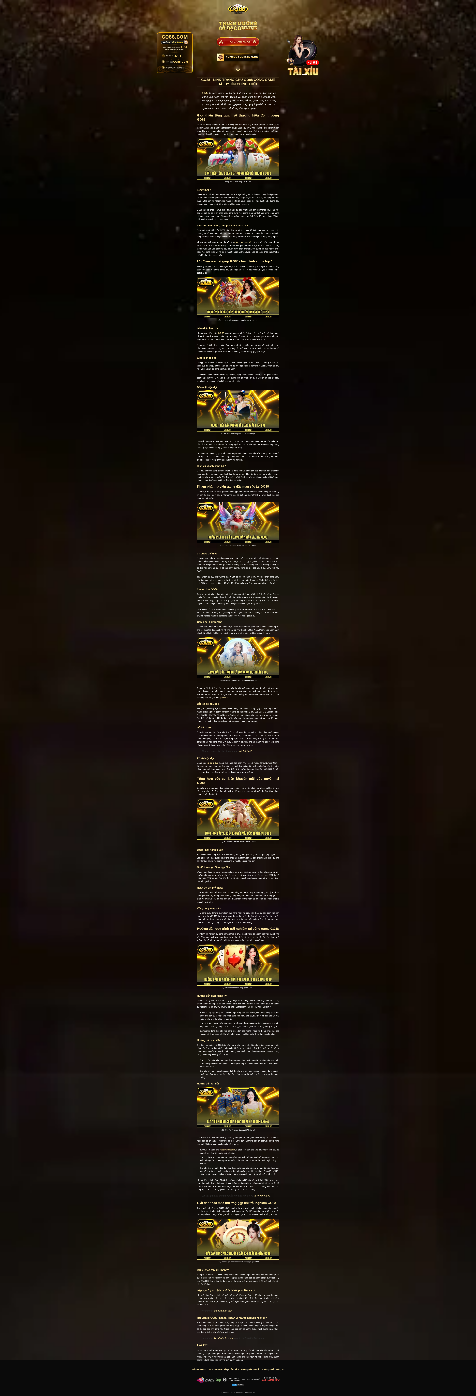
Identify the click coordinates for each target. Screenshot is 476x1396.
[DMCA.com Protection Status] (238, 1385)
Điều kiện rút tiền (223, 1310)
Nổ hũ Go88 (245, 751)
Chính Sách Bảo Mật (217, 1369)
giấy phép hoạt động (243, 242)
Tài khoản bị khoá (223, 1338)
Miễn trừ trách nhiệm (258, 1369)
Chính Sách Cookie (237, 1369)
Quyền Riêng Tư (276, 1369)
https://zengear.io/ (227, 1150)
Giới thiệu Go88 (199, 1369)
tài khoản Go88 (262, 1195)
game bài (224, 698)
